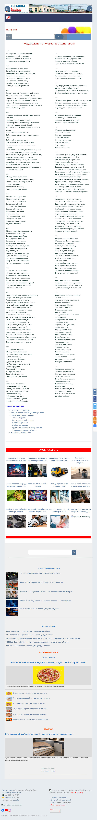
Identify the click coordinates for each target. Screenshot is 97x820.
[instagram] (9, 811)
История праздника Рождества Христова (27, 413)
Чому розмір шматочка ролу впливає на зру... (31, 719)
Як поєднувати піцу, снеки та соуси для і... (29, 703)
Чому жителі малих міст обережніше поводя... (80, 510)
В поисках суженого (20, 422)
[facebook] (3, 811)
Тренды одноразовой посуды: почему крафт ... (31, 698)
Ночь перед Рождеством (21, 432)
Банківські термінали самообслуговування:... (38, 459)
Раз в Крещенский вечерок (23, 420)
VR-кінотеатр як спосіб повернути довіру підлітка (39, 609)
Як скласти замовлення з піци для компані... (30, 693)
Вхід (53, 771)
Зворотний (9, 797)
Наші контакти (8, 790)
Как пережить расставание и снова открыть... (80, 460)
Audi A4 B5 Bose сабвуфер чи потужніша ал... (16, 510)
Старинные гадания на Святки (24, 430)
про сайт (15, 800)
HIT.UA (52, 810)
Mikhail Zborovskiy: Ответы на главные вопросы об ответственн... (46, 601)
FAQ (52, 802)
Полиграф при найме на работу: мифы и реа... (38, 510)
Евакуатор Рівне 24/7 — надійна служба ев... (59, 459)
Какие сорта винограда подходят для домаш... (17, 485)
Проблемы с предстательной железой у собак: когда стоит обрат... (46, 592)
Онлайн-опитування (59, 797)
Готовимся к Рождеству (20, 410)
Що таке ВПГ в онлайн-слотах (38, 485)
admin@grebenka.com (12, 792)
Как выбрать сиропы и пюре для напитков (30, 708)
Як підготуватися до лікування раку (59, 485)
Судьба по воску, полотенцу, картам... (27, 427)
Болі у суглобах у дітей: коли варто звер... (59, 510)
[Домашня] (7, 18)
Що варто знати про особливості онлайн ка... (16, 459)
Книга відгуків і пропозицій (61, 800)
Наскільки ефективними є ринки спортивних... (80, 485)
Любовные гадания (20, 425)
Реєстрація (46, 771)
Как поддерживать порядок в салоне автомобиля (40, 573)
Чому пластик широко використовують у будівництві (41, 582)
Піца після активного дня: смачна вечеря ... (30, 714)
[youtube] (6, 811)
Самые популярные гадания (22, 415)
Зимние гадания (19, 418)
